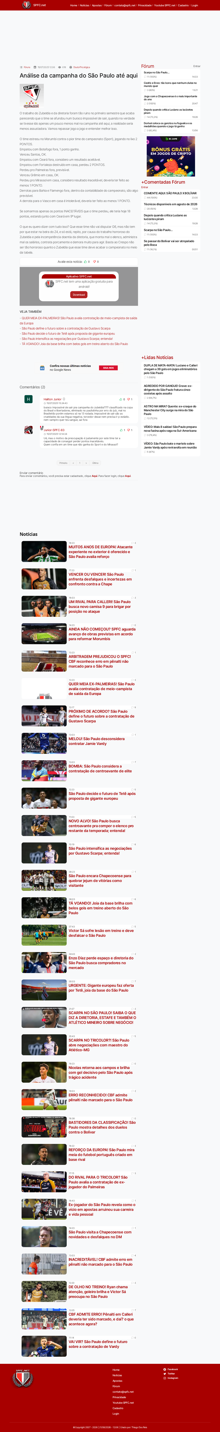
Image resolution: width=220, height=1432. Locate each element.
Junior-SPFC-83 (54, 430)
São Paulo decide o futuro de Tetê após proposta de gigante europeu (68, 333)
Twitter (171, 1373)
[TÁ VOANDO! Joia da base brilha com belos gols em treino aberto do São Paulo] (45, 907)
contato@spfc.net (124, 5)
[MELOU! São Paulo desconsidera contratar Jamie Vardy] (45, 743)
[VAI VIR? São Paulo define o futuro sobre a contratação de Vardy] (45, 1346)
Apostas (97, 5)
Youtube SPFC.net (164, 5)
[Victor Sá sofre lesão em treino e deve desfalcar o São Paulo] (45, 935)
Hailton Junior (52, 399)
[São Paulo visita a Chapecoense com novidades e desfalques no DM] (45, 1236)
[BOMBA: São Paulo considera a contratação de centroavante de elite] (45, 770)
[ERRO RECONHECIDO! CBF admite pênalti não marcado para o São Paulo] (45, 1099)
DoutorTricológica (81, 67)
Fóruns (27, 67)
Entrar (196, 66)
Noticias (84, 5)
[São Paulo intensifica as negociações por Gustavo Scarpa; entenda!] (45, 852)
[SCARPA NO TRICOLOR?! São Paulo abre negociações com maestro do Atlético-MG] (45, 1044)
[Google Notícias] (79, 368)
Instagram (172, 1378)
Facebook (172, 1369)
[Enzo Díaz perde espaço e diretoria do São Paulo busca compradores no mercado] (45, 962)
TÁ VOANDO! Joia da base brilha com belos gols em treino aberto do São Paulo (75, 344)
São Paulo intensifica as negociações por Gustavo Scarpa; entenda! (67, 339)
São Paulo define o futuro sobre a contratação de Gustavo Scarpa (66, 328)
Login (194, 5)
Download (79, 294)
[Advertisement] (110, 35)
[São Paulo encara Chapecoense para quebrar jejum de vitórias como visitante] (45, 880)
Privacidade (144, 5)
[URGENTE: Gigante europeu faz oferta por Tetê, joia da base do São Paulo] (45, 989)
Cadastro (183, 5)
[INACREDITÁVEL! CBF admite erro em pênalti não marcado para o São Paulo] (45, 1264)
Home (73, 5)
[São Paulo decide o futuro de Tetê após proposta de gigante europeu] (45, 798)
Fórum (108, 5)
